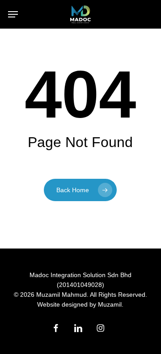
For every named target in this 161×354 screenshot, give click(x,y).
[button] (13, 14)
